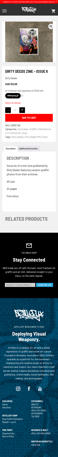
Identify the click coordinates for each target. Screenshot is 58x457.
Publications (44, 129)
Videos (5, 404)
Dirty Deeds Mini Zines (36, 136)
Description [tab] (10, 148)
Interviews (6, 407)
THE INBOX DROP (29, 252)
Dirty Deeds (17, 136)
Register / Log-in (9, 422)
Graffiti (33, 129)
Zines (24, 133)
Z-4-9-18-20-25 (12, 133)
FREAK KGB (35, 445)
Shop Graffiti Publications (12, 419)
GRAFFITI (34, 404)
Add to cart (29, 117)
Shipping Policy (8, 433)
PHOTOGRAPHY (37, 413)
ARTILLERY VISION (38, 410)
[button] (51, 26)
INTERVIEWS (36, 407)
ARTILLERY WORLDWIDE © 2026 (29, 326)
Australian (23, 129)
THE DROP (35, 416)
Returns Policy (8, 436)
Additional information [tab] (28, 148)
